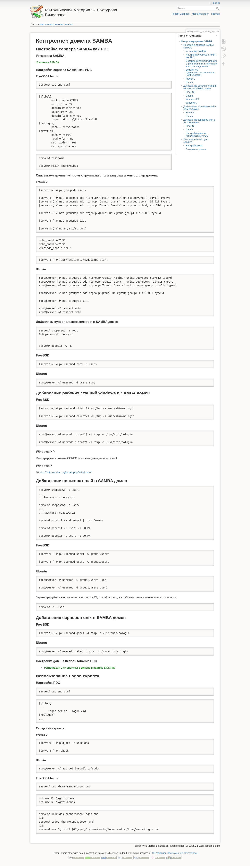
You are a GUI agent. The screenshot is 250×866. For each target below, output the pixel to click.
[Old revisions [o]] (223, 49)
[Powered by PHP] (109, 857)
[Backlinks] (223, 56)
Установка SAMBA (196, 51)
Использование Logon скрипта (195, 140)
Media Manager (200, 14)
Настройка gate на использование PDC (197, 134)
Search (218, 8)
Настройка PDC (194, 145)
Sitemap (215, 14)
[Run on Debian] (157, 857)
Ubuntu (190, 82)
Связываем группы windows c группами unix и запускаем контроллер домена (201, 64)
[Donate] (92, 857)
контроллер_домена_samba (55, 24)
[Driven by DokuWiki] (173, 857)
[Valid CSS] (141, 857)
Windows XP (192, 99)
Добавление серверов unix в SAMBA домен (199, 121)
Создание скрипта (196, 149)
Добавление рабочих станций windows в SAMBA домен (200, 87)
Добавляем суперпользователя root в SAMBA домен (200, 72)
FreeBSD (191, 78)
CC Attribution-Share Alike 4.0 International (174, 853)
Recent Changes (180, 14)
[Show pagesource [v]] (223, 41)
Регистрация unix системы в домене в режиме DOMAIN (79, 667)
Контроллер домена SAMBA (196, 41)
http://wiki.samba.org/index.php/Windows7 (65, 472)
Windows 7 (191, 102)
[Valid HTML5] (125, 857)
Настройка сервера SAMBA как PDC (198, 46)
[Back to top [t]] (223, 63)
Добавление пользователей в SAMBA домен (199, 107)
